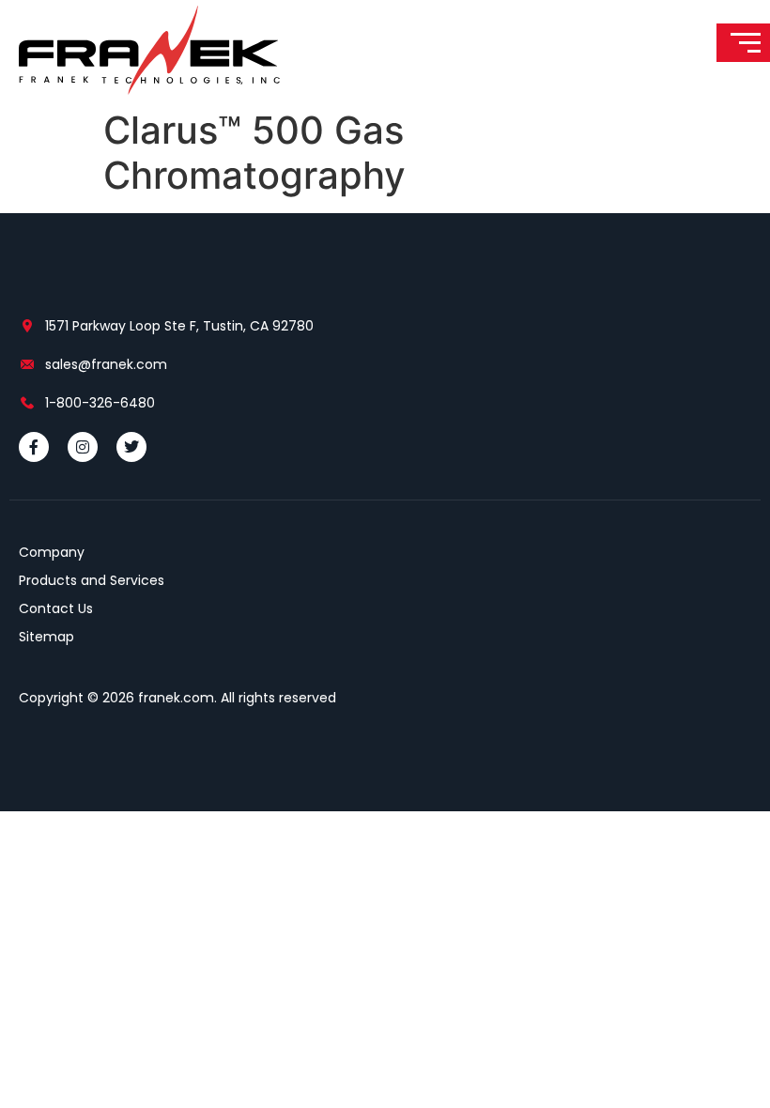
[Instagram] (83, 447)
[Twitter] (131, 447)
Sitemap (46, 636)
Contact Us (56, 608)
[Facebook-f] (34, 447)
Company (52, 552)
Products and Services (91, 580)
